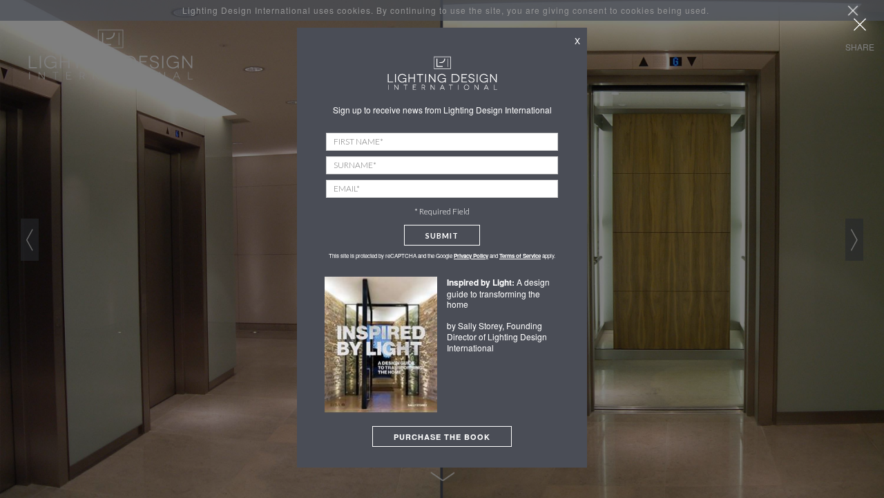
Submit (442, 235)
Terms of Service (520, 255)
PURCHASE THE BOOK (442, 437)
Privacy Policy (471, 255)
